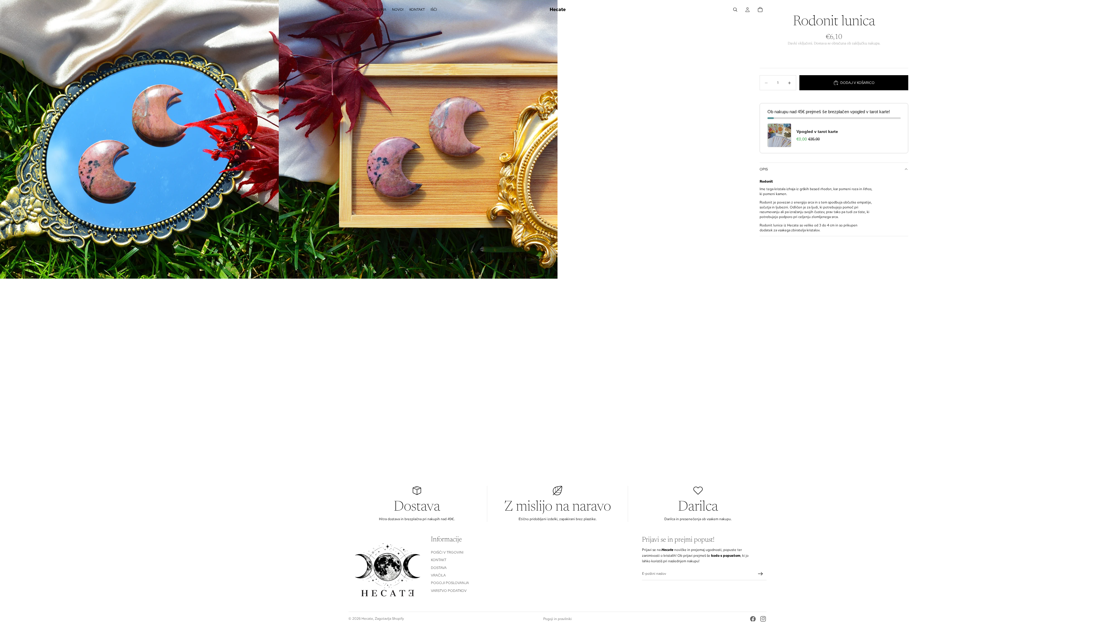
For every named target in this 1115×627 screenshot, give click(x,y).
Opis (764, 169)
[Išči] (735, 9)
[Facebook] (752, 618)
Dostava (439, 567)
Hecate (367, 618)
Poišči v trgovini (447, 552)
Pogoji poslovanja (450, 583)
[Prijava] (760, 574)
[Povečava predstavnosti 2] (418, 139)
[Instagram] (763, 618)
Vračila (438, 575)
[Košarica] (760, 9)
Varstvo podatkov (449, 590)
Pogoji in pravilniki (557, 619)
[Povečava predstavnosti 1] (139, 139)
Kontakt (438, 560)
